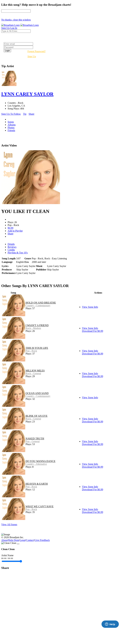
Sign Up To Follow (11, 114)
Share (31, 114)
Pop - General (33, 441)
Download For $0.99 (92, 331)
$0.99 (10, 228)
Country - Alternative (36, 464)
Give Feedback (42, 540)
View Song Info (90, 307)
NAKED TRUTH (35, 438)
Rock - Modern (33, 328)
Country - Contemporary (38, 305)
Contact (30, 540)
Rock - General (33, 373)
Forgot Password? (36, 51)
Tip (24, 114)
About (4, 540)
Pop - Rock (31, 350)
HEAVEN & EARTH (37, 483)
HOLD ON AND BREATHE (41, 302)
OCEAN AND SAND (37, 393)
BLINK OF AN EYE (36, 416)
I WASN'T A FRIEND (37, 325)
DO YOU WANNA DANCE (40, 461)
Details (11, 244)
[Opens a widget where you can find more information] (110, 624)
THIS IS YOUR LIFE (37, 348)
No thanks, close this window (16, 19)
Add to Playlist (15, 230)
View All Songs (9, 524)
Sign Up (31, 56)
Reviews (12, 247)
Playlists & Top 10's (18, 252)
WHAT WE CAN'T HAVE (40, 506)
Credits (11, 249)
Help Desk (13, 540)
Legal (22, 540)
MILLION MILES (35, 370)
